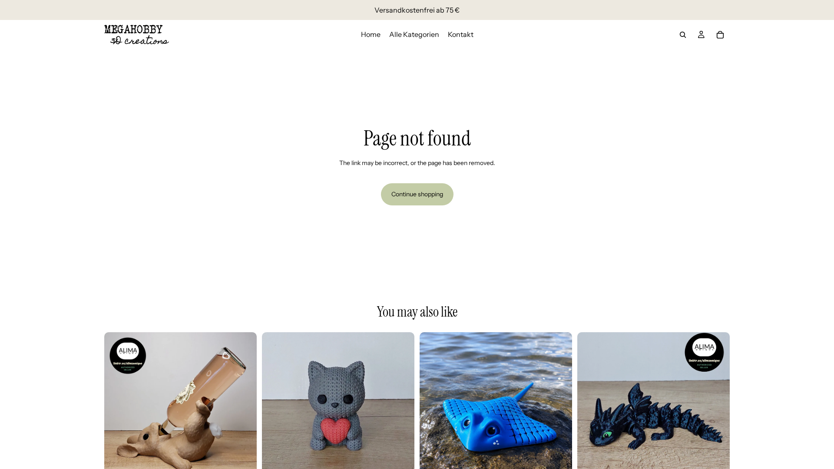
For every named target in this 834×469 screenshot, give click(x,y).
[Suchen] (682, 34)
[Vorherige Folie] (117, 408)
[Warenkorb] (720, 34)
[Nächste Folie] (244, 408)
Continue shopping (417, 194)
